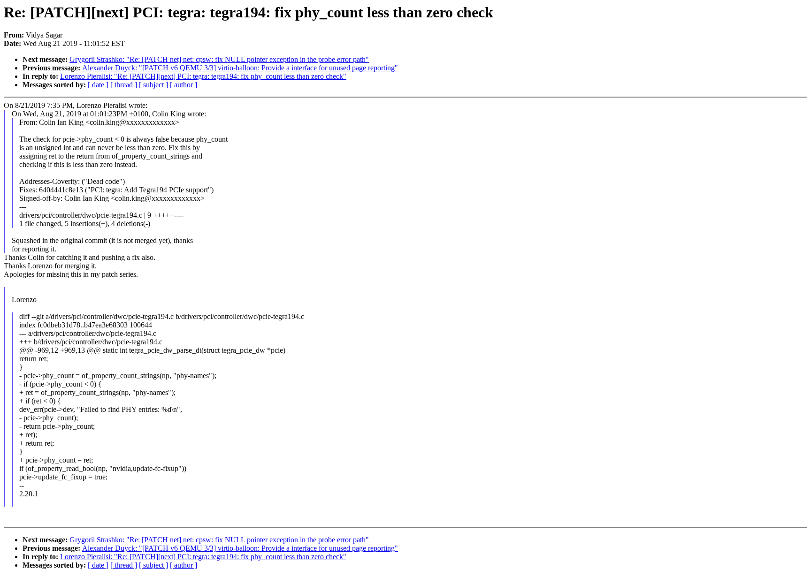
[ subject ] (153, 85)
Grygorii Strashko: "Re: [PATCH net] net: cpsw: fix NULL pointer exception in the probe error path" (219, 59)
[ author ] (183, 85)
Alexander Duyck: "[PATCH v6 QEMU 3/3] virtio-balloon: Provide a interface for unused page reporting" (240, 68)
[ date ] (98, 85)
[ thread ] (123, 85)
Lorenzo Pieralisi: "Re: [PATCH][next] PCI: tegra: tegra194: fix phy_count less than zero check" (203, 76)
